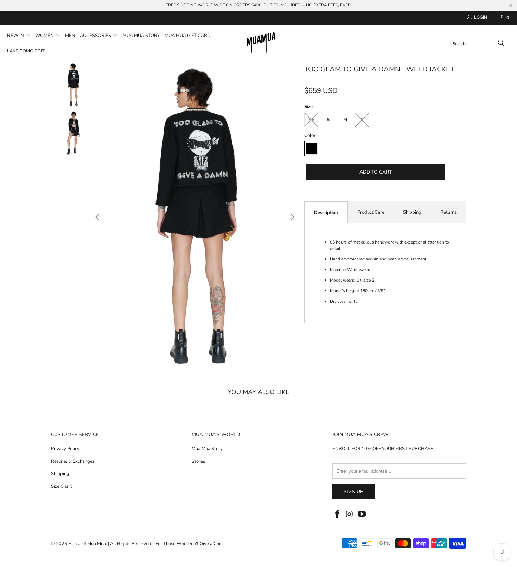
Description (326, 212)
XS (311, 119)
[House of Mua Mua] (261, 43)
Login (480, 17)
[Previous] (98, 217)
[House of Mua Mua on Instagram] (350, 514)
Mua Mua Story (207, 449)
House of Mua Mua (87, 544)
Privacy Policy (65, 449)
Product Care (370, 212)
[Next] (292, 217)
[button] (19, 36)
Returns (448, 212)
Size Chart (61, 486)
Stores (198, 461)
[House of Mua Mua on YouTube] (362, 514)
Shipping (412, 212)
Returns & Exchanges (73, 461)
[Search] (501, 43)
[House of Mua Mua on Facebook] (337, 514)
